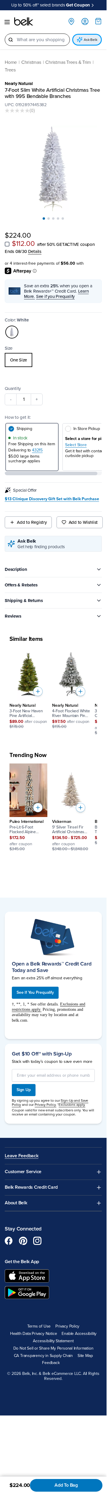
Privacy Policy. (45, 1105)
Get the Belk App (22, 1262)
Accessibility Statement (53, 1341)
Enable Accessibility (79, 1333)
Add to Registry (32, 522)
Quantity (13, 388)
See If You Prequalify (35, 992)
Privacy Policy (67, 1326)
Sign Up (24, 1089)
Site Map (85, 1355)
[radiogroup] (53, 360)
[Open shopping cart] (98, 21)
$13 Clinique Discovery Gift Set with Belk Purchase (52, 499)
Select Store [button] (75, 445)
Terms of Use (39, 1326)
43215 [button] (37, 450)
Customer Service (23, 1172)
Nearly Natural (19, 83)
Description (16, 569)
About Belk (16, 1203)
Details (34, 251)
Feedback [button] (50, 1362)
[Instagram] (37, 1241)
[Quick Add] (38, 691)
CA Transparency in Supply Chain (43, 1355)
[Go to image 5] (63, 218)
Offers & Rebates (21, 585)
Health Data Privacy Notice (33, 1333)
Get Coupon (78, 5)
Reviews (13, 616)
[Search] (10, 39)
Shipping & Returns (24, 600)
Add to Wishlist (83, 522)
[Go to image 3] (53, 218)
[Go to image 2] (48, 218)
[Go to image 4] (58, 218)
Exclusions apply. (72, 1105)
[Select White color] (12, 332)
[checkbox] (7, 244)
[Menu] (7, 22)
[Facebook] (9, 1241)
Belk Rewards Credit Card (31, 1187)
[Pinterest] (23, 1241)
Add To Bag (66, 1485)
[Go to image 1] (44, 218)
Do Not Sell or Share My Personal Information (53, 1348)
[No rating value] (17, 110)
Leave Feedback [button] (21, 1156)
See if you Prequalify (55, 296)
